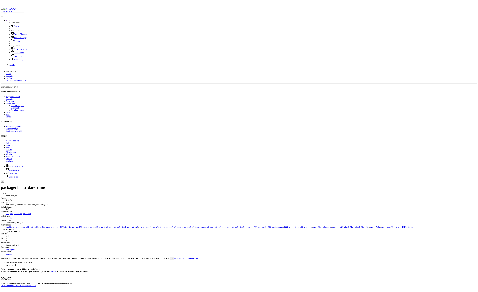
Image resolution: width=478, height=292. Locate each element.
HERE (53, 271)
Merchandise (11, 152)
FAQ (8, 114)
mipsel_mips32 (387, 227)
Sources (9, 254)
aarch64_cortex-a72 (30, 227)
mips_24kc (317, 227)
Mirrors (9, 147)
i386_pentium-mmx (275, 227)
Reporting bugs (12, 129)
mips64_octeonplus (304, 227)
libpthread (18, 214)
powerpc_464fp (400, 227)
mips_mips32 (337, 227)
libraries (9, 218)
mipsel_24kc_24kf (362, 227)
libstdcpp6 (27, 214)
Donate (9, 150)
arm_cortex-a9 (203, 227)
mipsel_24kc (349, 227)
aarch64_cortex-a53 (14, 227)
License (9, 159)
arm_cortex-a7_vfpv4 (170, 227)
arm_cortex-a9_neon (218, 227)
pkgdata (9, 78)
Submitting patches (13, 126)
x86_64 (410, 227)
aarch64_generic (45, 227)
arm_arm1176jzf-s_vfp (62, 227)
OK (172, 258)
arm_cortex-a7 (132, 227)
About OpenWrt (12, 141)
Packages (9, 76)
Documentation (12, 103)
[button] (8, 20)
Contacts (9, 161)
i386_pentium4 (290, 227)
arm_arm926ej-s (78, 227)
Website (9, 154)
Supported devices (13, 97)
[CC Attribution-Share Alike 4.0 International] (6, 279)
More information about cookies (186, 258)
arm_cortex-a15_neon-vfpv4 (97, 227)
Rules (8, 143)
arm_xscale (262, 227)
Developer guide (17, 110)
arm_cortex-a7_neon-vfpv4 (150, 227)
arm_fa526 (252, 227)
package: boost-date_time (16, 80)
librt (11, 214)
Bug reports (10, 249)
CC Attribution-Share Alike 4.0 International (18, 286)
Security (9, 112)
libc (7, 214)
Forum (8, 117)
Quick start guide (17, 106)
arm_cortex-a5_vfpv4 (117, 227)
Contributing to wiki (14, 131)
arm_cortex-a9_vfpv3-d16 (237, 227)
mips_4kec (327, 227)
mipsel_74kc (375, 227)
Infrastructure (11, 145)
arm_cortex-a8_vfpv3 (187, 227)
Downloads (10, 101)
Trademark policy (13, 156)
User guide (15, 108)
